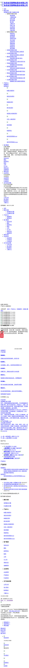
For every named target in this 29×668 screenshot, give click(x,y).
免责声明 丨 (7, 623)
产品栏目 (3, 461)
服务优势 (6, 234)
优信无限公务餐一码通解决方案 (12, 482)
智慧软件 (9, 218)
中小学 (9, 229)
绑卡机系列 (7, 521)
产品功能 (3, 352)
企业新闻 (9, 238)
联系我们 (9, 247)
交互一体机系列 (22, 471)
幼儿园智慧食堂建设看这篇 (11, 484)
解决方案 (6, 210)
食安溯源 (6, 472)
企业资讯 (6, 236)
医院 (8, 226)
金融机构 (9, 233)
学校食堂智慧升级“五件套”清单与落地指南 (15, 489)
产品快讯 (9, 239)
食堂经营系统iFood (9, 476)
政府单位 (9, 224)
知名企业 (9, 221)
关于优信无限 (7, 243)
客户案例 (6, 220)
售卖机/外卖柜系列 (13, 471)
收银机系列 (22, 469)
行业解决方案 (15, 12)
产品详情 (3, 399)
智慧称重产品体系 (6, 394)
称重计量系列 (7, 469)
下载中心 (9, 249)
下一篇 (9, 438)
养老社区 (9, 231)
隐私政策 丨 (7, 622)
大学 (8, 228)
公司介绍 (9, 244)
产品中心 (6, 215)
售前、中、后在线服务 (7, 600)
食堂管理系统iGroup (19, 476)
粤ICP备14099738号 (14, 611)
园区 (8, 223)
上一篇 (10, 436)
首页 (5, 208)
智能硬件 (9, 216)
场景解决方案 (7, 12)
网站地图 (6, 625)
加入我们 (9, 246)
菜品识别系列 (15, 469)
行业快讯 (9, 241)
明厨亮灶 (11, 472)
